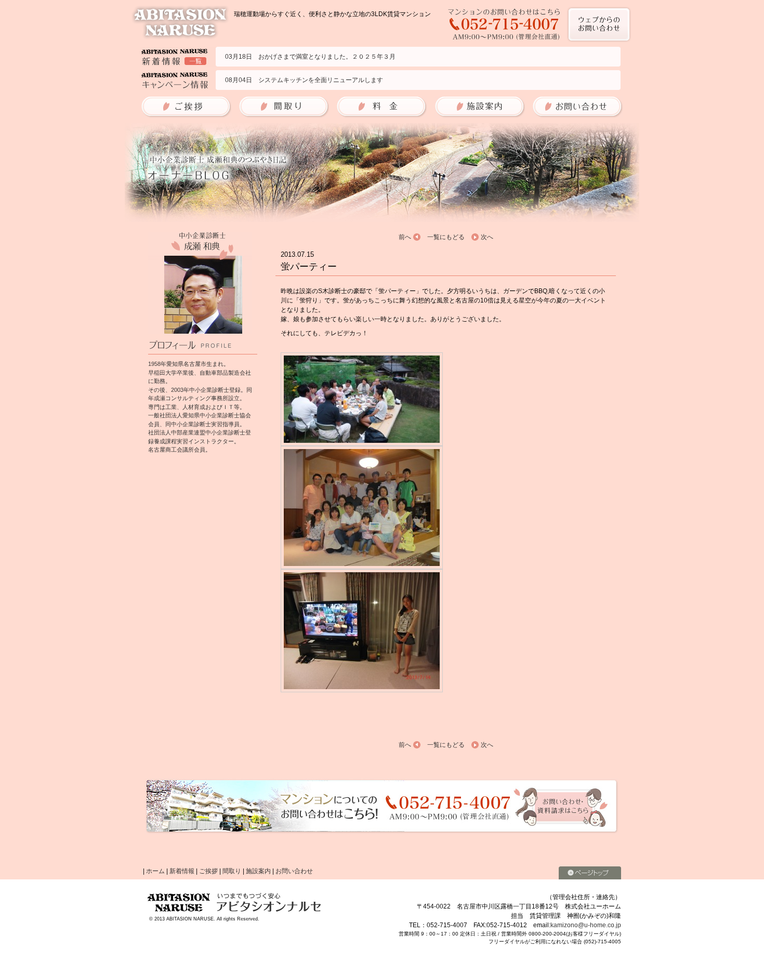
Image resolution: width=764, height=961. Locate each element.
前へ (405, 237)
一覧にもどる (446, 237)
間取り (231, 871)
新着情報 (181, 871)
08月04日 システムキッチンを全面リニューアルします (304, 80)
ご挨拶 (208, 871)
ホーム (155, 871)
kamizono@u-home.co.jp (585, 925)
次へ (487, 237)
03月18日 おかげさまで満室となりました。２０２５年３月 (310, 56)
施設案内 (258, 871)
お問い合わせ (294, 871)
